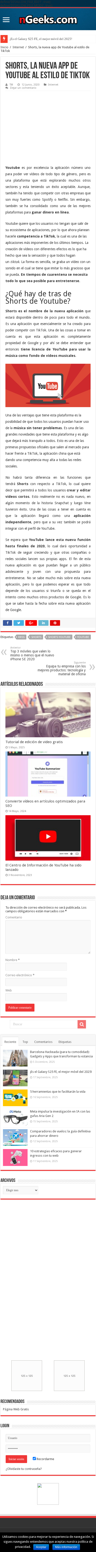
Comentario (13, 917)
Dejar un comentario (23, 87)
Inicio (4, 47)
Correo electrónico (19, 975)
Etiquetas (65, 1042)
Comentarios (43, 1042)
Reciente (10, 1042)
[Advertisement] (42, 124)
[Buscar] (82, 1024)
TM (11, 84)
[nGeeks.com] (48, 18)
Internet (18, 47)
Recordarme (45, 1459)
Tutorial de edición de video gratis (34, 742)
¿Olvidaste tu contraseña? (24, 1469)
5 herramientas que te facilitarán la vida (57, 1091)
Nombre (12, 960)
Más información (66, 1547)
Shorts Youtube (59, 637)
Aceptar (41, 1547)
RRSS (21, 637)
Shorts (36, 637)
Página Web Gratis (16, 1409)
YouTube (83, 637)
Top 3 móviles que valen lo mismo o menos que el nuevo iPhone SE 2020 (32, 653)
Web (8, 990)
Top (25, 1042)
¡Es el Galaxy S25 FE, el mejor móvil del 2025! (41, 39)
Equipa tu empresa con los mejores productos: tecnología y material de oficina (62, 668)
